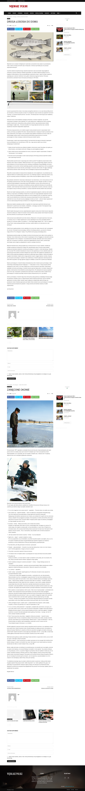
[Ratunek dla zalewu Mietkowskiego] (46, 332)
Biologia (14, 16)
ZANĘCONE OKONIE (11, 305)
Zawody (47, 13)
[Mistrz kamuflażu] (59, 37)
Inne (58, 13)
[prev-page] (8, 342)
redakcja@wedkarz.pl (69, 786)
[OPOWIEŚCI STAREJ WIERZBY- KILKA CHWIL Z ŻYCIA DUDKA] (30, 332)
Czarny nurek (9, 338)
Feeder (14, 13)
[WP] (8, 25)
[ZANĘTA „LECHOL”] (59, 50)
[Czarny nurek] (14, 332)
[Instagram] (68, 778)
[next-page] (10, 342)
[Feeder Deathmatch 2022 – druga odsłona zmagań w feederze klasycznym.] (59, 29)
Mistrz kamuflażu (67, 35)
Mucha (32, 13)
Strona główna (9, 16)
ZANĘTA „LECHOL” (67, 48)
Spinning (20, 13)
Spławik (26, 13)
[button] (76, 13)
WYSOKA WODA (49, 305)
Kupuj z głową (39, 13)
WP (10, 25)
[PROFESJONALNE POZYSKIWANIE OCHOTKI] (59, 43)
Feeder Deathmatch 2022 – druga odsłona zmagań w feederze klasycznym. (74, 29)
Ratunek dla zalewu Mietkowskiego (46, 338)
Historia (53, 13)
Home (9, 13)
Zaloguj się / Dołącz (21, 0)
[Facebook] (65, 778)
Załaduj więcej (66, 54)
